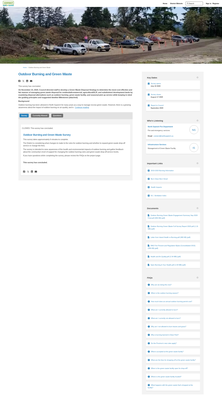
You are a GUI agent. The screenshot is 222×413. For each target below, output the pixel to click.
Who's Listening (155, 121)
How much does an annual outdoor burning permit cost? (171, 301)
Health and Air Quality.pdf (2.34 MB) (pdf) (166, 256)
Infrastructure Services (157, 144)
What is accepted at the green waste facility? (167, 351)
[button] (19, 81)
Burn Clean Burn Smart (159, 179)
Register (216, 3)
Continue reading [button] (82, 107)
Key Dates (152, 78)
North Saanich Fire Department (160, 127)
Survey (24, 115)
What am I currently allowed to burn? (164, 310)
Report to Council (157, 105)
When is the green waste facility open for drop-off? (169, 368)
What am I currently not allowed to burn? (166, 318)
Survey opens (156, 83)
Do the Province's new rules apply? (164, 343)
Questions (57, 115)
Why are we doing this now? (161, 285)
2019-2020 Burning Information (162, 170)
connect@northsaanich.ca (163, 136)
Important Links (155, 163)
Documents (152, 208)
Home (25, 67)
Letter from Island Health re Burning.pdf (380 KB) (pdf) (170, 237)
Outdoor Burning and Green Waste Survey (47, 134)
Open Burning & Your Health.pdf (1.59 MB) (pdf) (168, 265)
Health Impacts (156, 187)
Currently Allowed (40, 115)
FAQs (150, 278)
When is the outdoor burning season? (165, 293)
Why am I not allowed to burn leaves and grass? (168, 326)
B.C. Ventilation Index (158, 196)
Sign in (208, 3)
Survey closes (156, 94)
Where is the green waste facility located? (166, 377)
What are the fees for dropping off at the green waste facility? (173, 360)
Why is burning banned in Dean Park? (165, 335)
